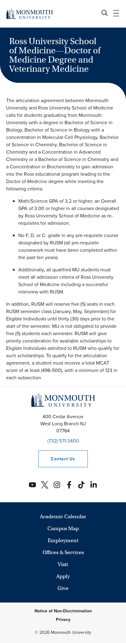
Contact (56, 459)
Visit (63, 564)
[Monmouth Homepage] (29, 14)
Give (63, 588)
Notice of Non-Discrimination (63, 611)
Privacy (63, 619)
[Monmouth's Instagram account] (57, 484)
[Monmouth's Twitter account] (44, 484)
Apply (63, 576)
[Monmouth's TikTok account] (81, 484)
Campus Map (63, 528)
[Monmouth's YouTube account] (32, 484)
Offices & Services (63, 552)
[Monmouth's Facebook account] (69, 484)
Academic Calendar (63, 516)
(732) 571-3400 (63, 440)
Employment (63, 540)
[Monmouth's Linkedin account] (93, 484)
